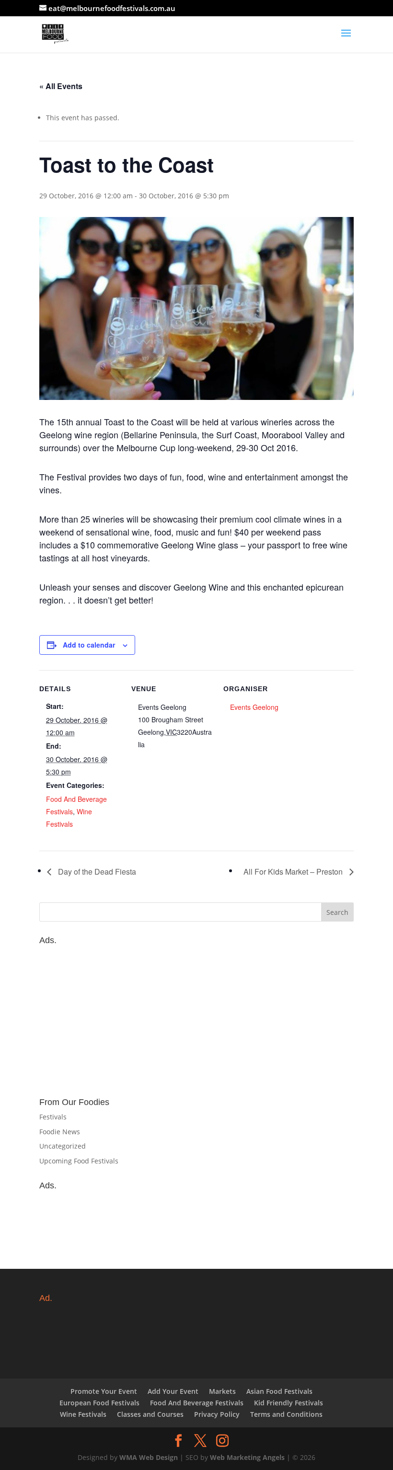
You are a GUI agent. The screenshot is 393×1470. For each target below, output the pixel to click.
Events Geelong (254, 707)
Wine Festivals (83, 1414)
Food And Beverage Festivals (196, 1402)
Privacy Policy (217, 1414)
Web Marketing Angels (247, 1457)
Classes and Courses (150, 1414)
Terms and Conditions (286, 1414)
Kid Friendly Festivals (288, 1402)
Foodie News (59, 1131)
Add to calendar (89, 645)
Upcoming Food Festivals (78, 1160)
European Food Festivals (99, 1402)
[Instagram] (222, 1441)
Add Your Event (173, 1391)
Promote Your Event (103, 1391)
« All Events (60, 85)
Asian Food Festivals (279, 1391)
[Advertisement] (196, 1016)
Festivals (53, 1116)
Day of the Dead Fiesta (96, 871)
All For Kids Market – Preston (294, 871)
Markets (222, 1391)
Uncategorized (62, 1146)
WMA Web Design (148, 1457)
